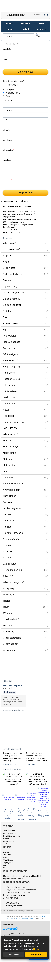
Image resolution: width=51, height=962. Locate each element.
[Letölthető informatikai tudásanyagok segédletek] (14, 727)
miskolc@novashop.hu (15, 906)
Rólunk (9, 23)
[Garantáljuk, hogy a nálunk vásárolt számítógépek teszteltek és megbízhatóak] (32, 801)
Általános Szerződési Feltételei (25, 918)
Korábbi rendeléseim (11, 836)
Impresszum (8, 865)
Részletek (37, 949)
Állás (5, 857)
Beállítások (14, 954)
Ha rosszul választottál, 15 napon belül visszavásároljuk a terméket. (8, 814)
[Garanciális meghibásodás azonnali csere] (20, 799)
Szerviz (9, 29)
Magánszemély (13, 93)
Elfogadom (36, 954)
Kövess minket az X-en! (15, 887)
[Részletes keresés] (45, 36)
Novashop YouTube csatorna (18, 892)
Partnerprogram (9, 841)
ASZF (5, 844)
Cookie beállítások (10, 868)
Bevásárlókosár (16, 14)
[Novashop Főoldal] (25, 6)
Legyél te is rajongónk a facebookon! (21, 890)
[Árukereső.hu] (25, 927)
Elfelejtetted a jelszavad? (13, 81)
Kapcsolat (41, 29)
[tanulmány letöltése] (14, 743)
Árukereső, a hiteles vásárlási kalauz (14, 934)
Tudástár (25, 29)
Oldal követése (9, 692)
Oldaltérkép (8, 860)
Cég (8, 96)
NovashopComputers (12, 685)
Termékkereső (9, 831)
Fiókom (6, 839)
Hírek (41, 23)
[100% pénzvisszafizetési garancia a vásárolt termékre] (8, 799)
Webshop (25, 23)
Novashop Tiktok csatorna (14, 895)
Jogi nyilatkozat (9, 863)
